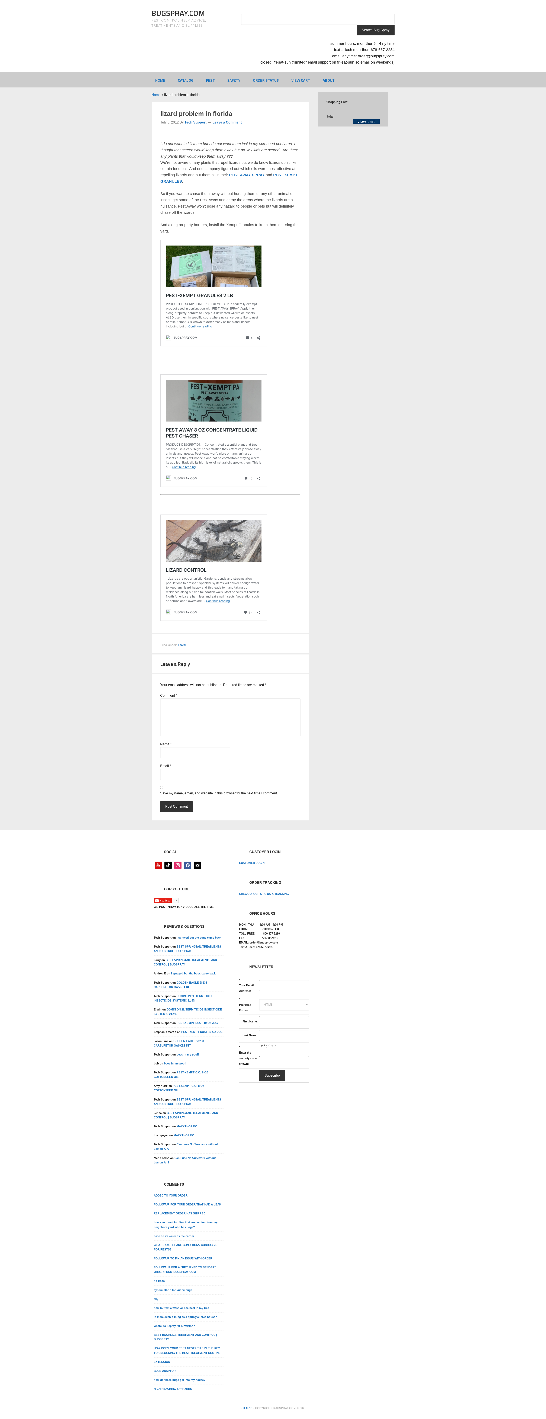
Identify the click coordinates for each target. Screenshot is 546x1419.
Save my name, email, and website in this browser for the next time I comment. (219, 793)
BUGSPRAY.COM (178, 13)
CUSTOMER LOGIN (251, 863)
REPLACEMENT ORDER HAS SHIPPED (179, 1213)
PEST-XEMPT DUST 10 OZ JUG (197, 1023)
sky (156, 1299)
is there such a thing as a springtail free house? (185, 1317)
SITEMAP (246, 1408)
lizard (182, 645)
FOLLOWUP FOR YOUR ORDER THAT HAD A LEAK (187, 1204)
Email (165, 766)
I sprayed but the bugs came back (199, 937)
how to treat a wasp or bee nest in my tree (181, 1308)
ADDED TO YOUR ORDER (170, 1195)
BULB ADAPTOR (165, 1370)
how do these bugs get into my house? (179, 1379)
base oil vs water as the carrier (174, 1236)
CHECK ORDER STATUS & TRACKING (264, 894)
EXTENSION (162, 1362)
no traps (159, 1280)
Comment (168, 695)
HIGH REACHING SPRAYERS (173, 1388)
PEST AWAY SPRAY (247, 175)
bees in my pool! (188, 1054)
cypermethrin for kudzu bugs (173, 1290)
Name (165, 744)
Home (156, 95)
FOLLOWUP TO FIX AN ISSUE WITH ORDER (183, 1258)
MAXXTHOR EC (187, 1126)
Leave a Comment (227, 122)
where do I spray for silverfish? (174, 1325)
